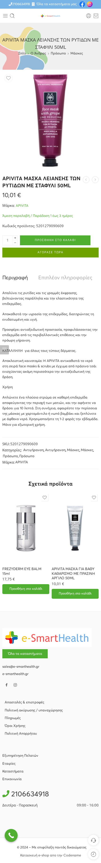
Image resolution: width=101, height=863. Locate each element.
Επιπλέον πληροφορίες (65, 278)
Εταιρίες (9, 763)
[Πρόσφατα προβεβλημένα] (93, 854)
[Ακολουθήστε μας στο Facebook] (6, 685)
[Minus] (15, 242)
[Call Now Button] (11, 835)
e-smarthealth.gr (15, 674)
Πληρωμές (13, 718)
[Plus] (15, 237)
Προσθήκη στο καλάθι (55, 240)
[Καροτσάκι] (96, 16)
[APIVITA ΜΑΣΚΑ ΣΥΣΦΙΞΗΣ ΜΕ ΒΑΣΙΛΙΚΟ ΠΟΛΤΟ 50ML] (86, 179)
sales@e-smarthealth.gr (20, 666)
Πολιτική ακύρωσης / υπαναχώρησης (34, 710)
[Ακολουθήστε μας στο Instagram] (15, 685)
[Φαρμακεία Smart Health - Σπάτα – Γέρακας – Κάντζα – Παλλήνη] (50, 16)
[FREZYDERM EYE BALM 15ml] (25, 528)
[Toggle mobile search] (12, 15)
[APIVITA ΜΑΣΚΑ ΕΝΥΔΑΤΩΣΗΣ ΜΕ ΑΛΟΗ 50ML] (95, 179)
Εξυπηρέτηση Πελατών (20, 755)
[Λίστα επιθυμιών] (8, 78)
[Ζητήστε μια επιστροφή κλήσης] (93, 840)
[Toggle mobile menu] (5, 16)
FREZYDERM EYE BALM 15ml (21, 571)
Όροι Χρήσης (15, 726)
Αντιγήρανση (33, 450)
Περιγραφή (15, 278)
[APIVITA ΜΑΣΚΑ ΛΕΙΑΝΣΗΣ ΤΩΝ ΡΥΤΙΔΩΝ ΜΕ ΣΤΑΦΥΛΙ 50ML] (50, 120)
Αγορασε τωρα (50, 252)
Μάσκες (76, 53)
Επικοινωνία (12, 779)
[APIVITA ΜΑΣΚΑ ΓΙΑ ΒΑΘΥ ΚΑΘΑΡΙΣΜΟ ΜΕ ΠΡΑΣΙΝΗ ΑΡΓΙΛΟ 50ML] (75, 528)
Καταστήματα (12, 771)
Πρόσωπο (58, 53)
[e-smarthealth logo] (47, 637)
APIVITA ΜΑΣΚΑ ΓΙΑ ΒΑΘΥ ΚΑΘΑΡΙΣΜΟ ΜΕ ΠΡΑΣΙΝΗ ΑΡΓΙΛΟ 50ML (73, 573)
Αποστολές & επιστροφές (24, 702)
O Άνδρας (38, 53)
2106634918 (21, 4)
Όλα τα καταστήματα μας (57, 4)
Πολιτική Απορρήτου (21, 733)
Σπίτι (22, 53)
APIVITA (22, 205)
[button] (25, 589)
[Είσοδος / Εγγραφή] (88, 16)
